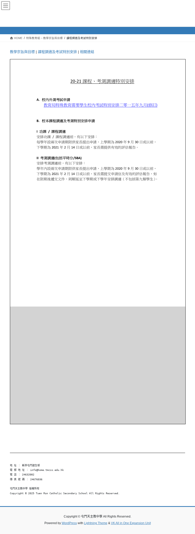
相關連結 (87, 52)
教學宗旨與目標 (22, 52)
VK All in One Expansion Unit (131, 523)
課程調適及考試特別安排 (57, 52)
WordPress (69, 523)
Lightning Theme (95, 523)
